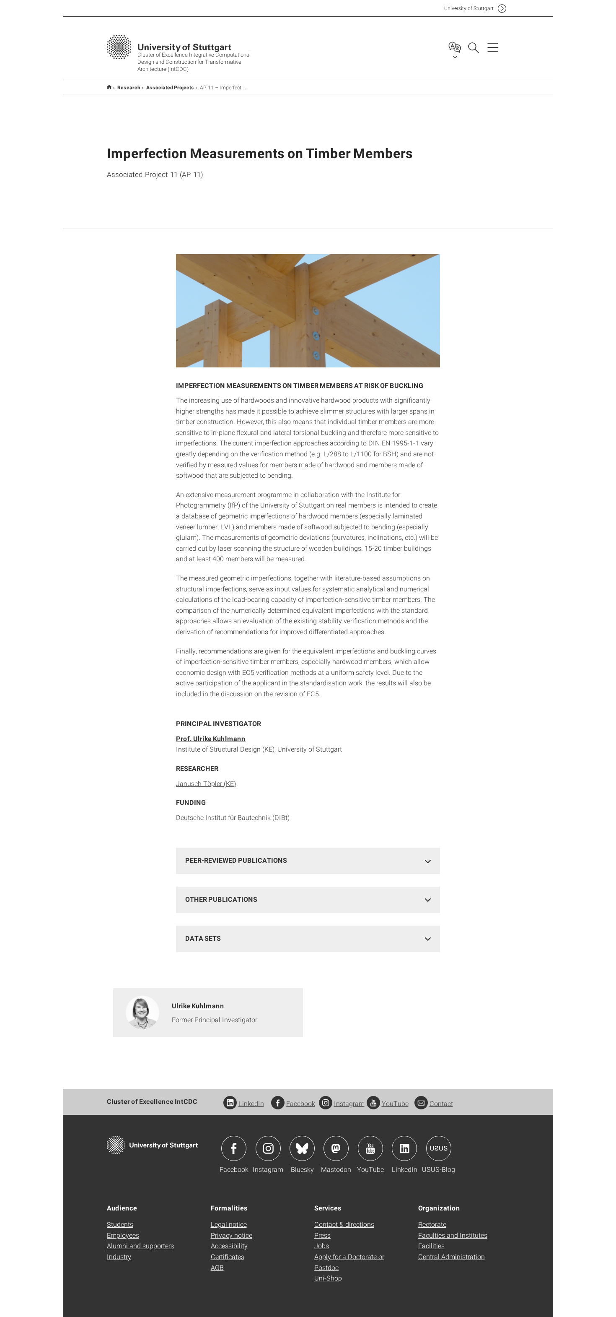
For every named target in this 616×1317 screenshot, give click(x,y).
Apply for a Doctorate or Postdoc (349, 1262)
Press (322, 1235)
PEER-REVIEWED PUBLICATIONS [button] (236, 860)
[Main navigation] (493, 47)
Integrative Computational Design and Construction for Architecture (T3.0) (109, 87)
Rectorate (432, 1224)
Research (128, 87)
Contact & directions (344, 1224)
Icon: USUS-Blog (438, 1148)
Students (120, 1224)
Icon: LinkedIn (404, 1148)
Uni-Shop (328, 1277)
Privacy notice (231, 1235)
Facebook (300, 1103)
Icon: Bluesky (302, 1148)
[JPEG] (308, 310)
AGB (217, 1267)
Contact (441, 1103)
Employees (123, 1235)
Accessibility (229, 1245)
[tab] (308, 860)
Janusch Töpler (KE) (206, 783)
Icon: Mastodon (336, 1148)
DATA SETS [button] (203, 938)
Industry (119, 1256)
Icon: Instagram (268, 1148)
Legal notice (229, 1224)
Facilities (431, 1245)
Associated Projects (170, 87)
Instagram (349, 1103)
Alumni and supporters (140, 1245)
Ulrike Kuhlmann (198, 1005)
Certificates (227, 1256)
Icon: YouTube (370, 1148)
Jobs (321, 1245)
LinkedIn (251, 1103)
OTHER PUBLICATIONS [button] (221, 899)
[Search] (473, 47)
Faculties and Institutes (452, 1235)
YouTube (395, 1103)
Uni (469, 8)
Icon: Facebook (233, 1148)
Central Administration (451, 1256)
